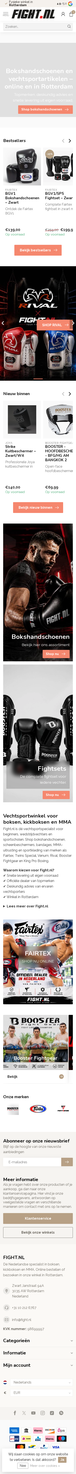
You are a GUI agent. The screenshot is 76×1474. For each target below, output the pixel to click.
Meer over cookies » (45, 1465)
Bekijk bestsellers (35, 250)
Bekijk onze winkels (38, 1232)
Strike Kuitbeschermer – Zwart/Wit (20, 451)
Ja (62, 1460)
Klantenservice (38, 1218)
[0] (71, 14)
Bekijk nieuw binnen (35, 508)
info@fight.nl (21, 1320)
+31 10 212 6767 (24, 1308)
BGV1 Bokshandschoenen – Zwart (22, 198)
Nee (23, 1466)
